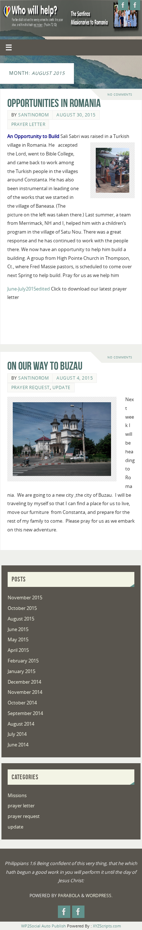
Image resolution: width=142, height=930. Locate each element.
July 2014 (17, 734)
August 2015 (21, 619)
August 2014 (21, 724)
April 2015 (18, 650)
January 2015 (21, 671)
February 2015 (23, 661)
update (61, 387)
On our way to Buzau (44, 366)
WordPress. (99, 895)
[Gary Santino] (123, 5)
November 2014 (25, 692)
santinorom (33, 115)
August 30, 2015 (76, 115)
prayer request (30, 387)
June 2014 (18, 745)
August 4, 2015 (74, 378)
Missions (17, 795)
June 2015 (18, 629)
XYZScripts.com (107, 926)
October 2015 (22, 608)
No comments (119, 94)
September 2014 (25, 713)
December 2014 (24, 682)
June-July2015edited (28, 289)
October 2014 (22, 703)
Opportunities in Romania (54, 103)
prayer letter (28, 124)
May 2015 (18, 640)
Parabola (69, 895)
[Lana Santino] (135, 5)
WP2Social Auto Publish (43, 926)
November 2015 (25, 598)
